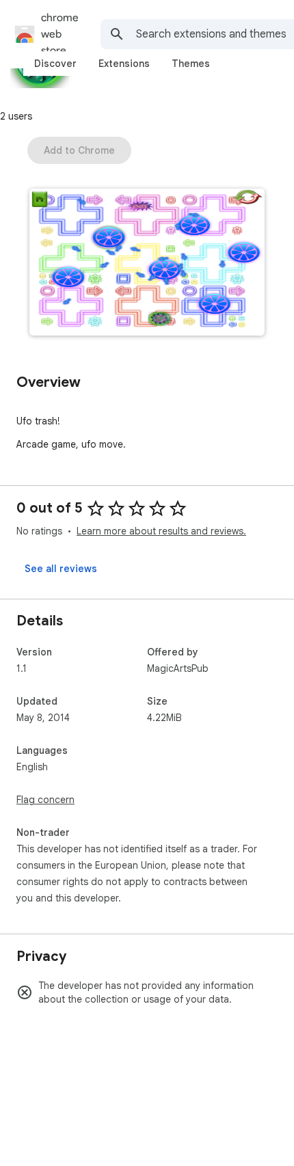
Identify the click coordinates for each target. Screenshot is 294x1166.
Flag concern (45, 800)
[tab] (55, 63)
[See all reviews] (60, 568)
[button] (147, 263)
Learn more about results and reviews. (161, 531)
